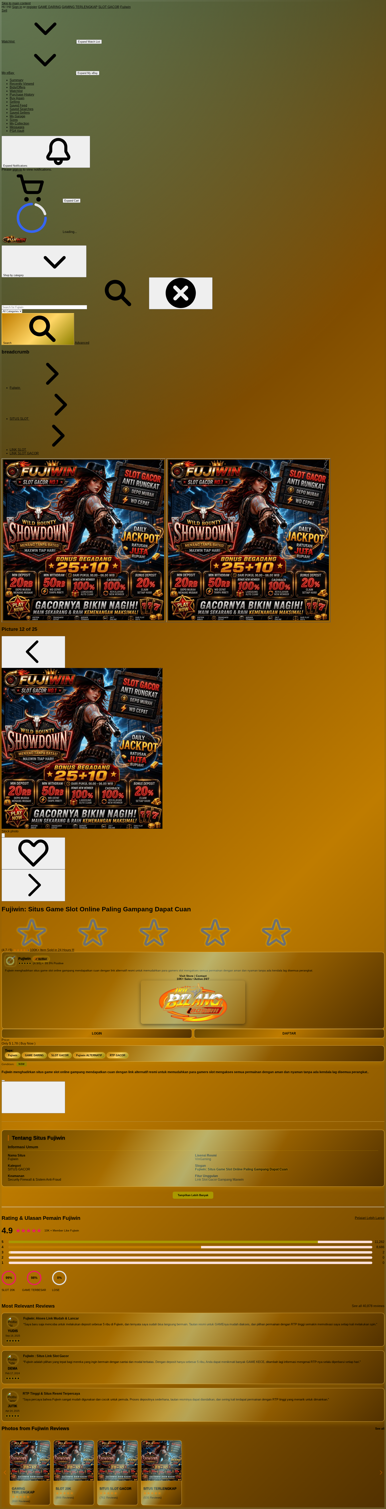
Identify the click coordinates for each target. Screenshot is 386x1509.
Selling (15, 101)
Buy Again (17, 98)
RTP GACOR (117, 1055)
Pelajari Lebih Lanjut (369, 1218)
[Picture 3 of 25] (248, 540)
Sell (4, 10)
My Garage (17, 116)
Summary (16, 80)
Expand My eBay (88, 73)
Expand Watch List (89, 41)
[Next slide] (380, 1473)
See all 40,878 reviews (368, 1306)
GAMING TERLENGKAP (80, 7)
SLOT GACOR (108, 7)
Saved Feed (18, 105)
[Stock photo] (84, 540)
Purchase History (22, 94)
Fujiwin (125, 7)
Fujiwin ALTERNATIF (89, 1055)
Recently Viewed (22, 83)
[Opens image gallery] (3, 835)
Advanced (82, 342)
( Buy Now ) (27, 1043)
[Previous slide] (5, 1473)
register (32, 7)
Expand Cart (71, 200)
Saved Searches (21, 109)
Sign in (17, 7)
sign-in (17, 169)
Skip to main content (16, 3)
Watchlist (16, 91)
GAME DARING (49, 7)
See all (379, 1428)
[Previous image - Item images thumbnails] (33, 652)
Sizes (14, 120)
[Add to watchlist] (33, 853)
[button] (38, 329)
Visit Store (186, 975)
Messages (17, 127)
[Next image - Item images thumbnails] (33, 885)
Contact (201, 975)
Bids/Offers (17, 87)
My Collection (19, 123)
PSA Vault (17, 130)
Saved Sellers (20, 112)
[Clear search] (181, 293)
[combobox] (44, 307)
